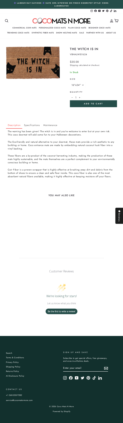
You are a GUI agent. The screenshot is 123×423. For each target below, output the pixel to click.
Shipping (74, 65)
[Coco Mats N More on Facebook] (71, 378)
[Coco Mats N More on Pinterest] (88, 378)
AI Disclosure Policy (15, 375)
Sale (81, 32)
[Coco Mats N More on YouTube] (76, 378)
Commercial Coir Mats (24, 27)
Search (9, 353)
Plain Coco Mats (77, 27)
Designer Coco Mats (99, 27)
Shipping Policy (13, 366)
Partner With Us (95, 32)
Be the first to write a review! (61, 311)
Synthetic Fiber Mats (43, 32)
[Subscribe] (106, 368)
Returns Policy (12, 371)
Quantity (76, 92)
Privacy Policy (12, 362)
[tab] (14, 125)
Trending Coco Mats (18, 32)
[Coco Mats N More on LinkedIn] (100, 378)
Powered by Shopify (61, 411)
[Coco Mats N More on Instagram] (65, 378)
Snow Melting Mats (66, 32)
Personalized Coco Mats (52, 27)
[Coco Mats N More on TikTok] (94, 378)
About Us (111, 32)
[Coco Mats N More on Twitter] (82, 378)
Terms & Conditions (15, 357)
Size (73, 79)
